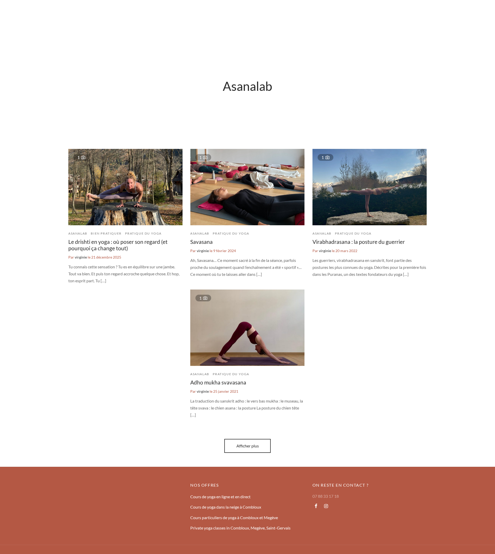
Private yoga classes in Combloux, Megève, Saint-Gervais (240, 527)
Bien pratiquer (106, 233)
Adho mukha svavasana (218, 382)
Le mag (79, 11)
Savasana (201, 241)
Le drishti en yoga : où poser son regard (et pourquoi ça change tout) (118, 244)
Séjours (29, 11)
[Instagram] (326, 506)
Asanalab (77, 233)
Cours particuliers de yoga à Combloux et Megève (234, 517)
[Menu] (13, 11)
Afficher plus (247, 445)
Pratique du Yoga (143, 233)
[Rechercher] (456, 12)
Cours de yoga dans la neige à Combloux (225, 506)
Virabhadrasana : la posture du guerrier (358, 241)
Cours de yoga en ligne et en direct (220, 496)
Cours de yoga (54, 11)
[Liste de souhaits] (468, 12)
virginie (81, 257)
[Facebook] (315, 506)
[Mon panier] (481, 12)
